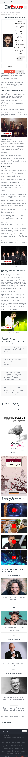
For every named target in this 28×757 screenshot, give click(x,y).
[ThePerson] (14, 7)
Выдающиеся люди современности (10, 12)
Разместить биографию (3, 2)
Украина (20, 60)
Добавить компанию (13, 2)
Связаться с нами (23, 2)
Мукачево (22, 57)
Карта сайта (5, 731)
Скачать (13, 448)
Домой (4, 11)
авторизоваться (5, 718)
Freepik (12, 756)
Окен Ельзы (20, 58)
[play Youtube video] (14, 510)
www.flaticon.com (20, 756)
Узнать (14, 604)
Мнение (20, 71)
